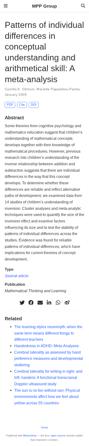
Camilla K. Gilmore (20, 89)
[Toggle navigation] (6, 6)
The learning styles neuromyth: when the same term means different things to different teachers (48, 333)
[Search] (83, 6)
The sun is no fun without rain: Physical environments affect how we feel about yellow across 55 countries (47, 396)
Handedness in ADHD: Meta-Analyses (46, 346)
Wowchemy (30, 435)
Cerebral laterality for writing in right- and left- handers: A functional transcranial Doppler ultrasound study (48, 377)
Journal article (16, 276)
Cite (22, 104)
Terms (44, 427)
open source (58, 435)
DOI (33, 104)
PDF (10, 104)
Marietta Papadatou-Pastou (58, 89)
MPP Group (44, 6)
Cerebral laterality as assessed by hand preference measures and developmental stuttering (48, 358)
